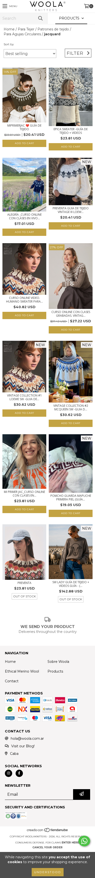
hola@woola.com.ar (27, 738)
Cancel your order (47, 847)
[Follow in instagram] (8, 773)
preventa (24, 583)
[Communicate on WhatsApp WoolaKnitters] (84, 841)
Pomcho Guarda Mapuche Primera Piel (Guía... (70, 497)
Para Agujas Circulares (22, 34)
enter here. (71, 842)
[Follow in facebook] (19, 773)
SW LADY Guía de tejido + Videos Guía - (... (70, 584)
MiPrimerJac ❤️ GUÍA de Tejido (24, 127)
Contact (12, 681)
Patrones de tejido (53, 29)
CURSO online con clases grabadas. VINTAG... (70, 313)
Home (9, 29)
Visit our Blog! (23, 746)
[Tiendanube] (47, 831)
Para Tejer (26, 29)
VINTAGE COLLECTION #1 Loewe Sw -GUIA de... (24, 397)
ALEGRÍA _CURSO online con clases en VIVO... (24, 216)
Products (55, 671)
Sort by (9, 44)
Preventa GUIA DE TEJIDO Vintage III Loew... (71, 210)
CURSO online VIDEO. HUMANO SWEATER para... (24, 299)
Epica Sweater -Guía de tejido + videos (71, 131)
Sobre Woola (58, 661)
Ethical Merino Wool (22, 671)
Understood (47, 872)
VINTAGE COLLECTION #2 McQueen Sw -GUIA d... (70, 407)
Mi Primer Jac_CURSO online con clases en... (24, 493)
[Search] (40, 18)
